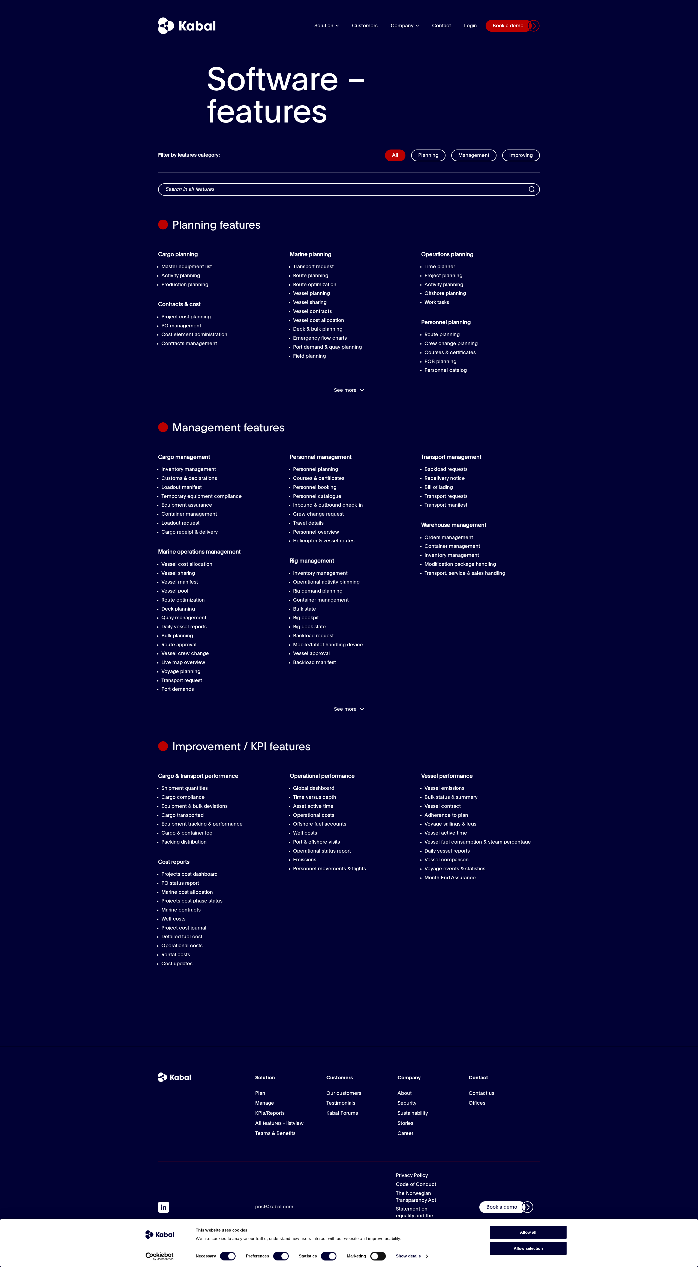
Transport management (451, 457)
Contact (441, 25)
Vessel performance (447, 776)
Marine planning (311, 255)
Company (402, 25)
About (405, 1093)
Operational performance (322, 776)
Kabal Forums (342, 1113)
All (395, 155)
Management (473, 155)
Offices (477, 1103)
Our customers (343, 1093)
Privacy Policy (412, 1175)
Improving (521, 155)
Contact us (481, 1093)
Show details (408, 1256)
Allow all (528, 1232)
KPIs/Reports (270, 1113)
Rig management (312, 561)
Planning (428, 155)
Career (405, 1133)
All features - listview (279, 1123)
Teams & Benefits (275, 1133)
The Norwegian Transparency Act (416, 1197)
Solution (323, 25)
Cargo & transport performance (198, 776)
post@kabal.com (274, 1207)
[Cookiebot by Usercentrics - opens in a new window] (159, 1256)
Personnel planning (446, 322)
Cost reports (173, 862)
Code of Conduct (416, 1184)
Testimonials (340, 1103)
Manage (264, 1103)
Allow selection (528, 1248)
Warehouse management (453, 525)
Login (470, 25)
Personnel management (320, 457)
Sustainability (413, 1113)
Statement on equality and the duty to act (414, 1216)
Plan (260, 1093)
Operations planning (447, 255)
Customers (365, 25)
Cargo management (184, 457)
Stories (405, 1123)
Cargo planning (178, 255)
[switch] (281, 1256)
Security (407, 1103)
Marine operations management (199, 552)
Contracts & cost (179, 304)
